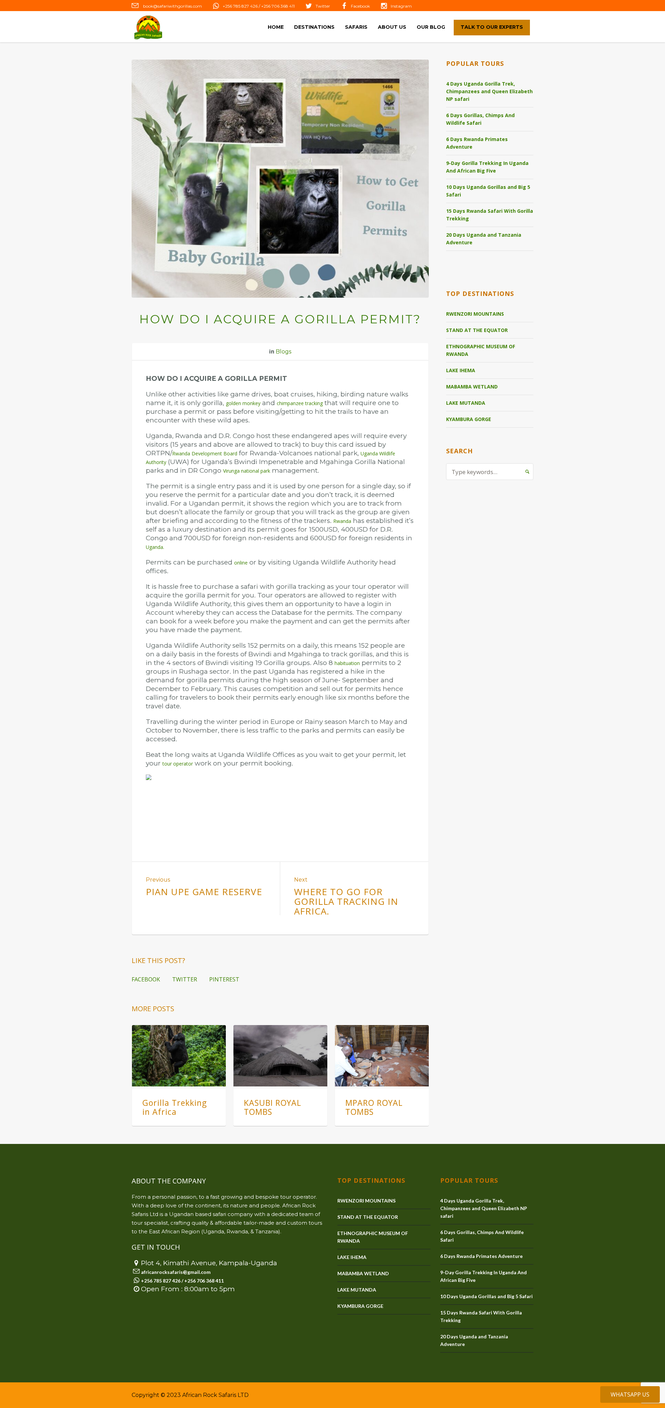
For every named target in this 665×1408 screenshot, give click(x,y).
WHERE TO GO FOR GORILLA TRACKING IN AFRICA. (346, 901)
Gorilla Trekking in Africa (174, 1107)
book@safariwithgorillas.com (172, 6)
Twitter (323, 6)
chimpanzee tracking (300, 403)
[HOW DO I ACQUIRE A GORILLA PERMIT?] (280, 179)
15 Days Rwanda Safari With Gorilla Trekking (489, 215)
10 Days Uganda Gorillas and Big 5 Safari (488, 191)
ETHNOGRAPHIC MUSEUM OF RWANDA (480, 350)
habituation (347, 663)
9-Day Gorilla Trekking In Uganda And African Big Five (487, 167)
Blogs (283, 351)
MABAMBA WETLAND (472, 386)
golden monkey (243, 403)
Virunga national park (246, 470)
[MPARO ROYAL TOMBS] (382, 1055)
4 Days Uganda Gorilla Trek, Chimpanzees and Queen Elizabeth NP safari (489, 91)
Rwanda (342, 521)
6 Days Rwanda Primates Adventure (477, 143)
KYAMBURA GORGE (468, 419)
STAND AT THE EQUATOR (477, 330)
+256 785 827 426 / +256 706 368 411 (259, 6)
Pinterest (224, 979)
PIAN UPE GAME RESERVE (204, 892)
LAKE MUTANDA (465, 403)
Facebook (360, 6)
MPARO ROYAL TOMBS (374, 1107)
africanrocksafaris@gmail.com (176, 1272)
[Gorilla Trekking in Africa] (179, 1055)
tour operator (177, 763)
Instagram (401, 6)
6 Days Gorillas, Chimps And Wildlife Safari (480, 119)
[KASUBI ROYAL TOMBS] (280, 1055)
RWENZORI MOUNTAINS (475, 314)
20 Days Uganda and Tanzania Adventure (483, 238)
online (241, 562)
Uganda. (155, 547)
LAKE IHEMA (460, 370)
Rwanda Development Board (204, 453)
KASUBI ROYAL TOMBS (272, 1107)
